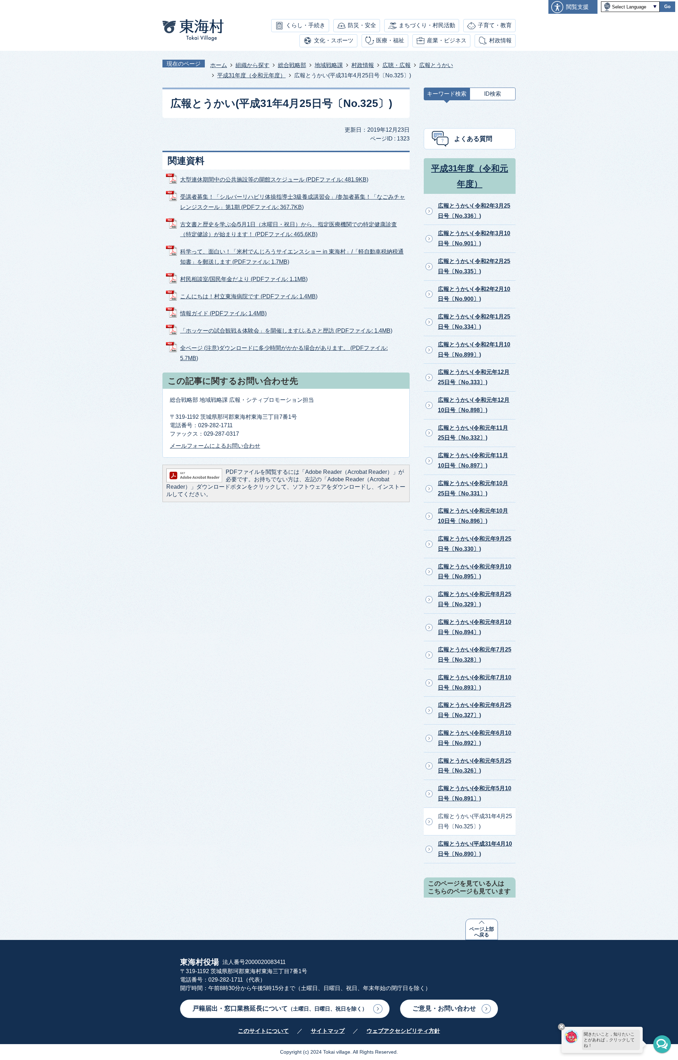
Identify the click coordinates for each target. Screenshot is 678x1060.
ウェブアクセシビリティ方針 (403, 1031)
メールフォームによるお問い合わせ (215, 446)
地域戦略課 (329, 65)
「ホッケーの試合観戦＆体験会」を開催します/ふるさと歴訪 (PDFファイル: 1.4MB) (286, 331)
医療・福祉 (390, 40)
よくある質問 (473, 138)
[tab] (447, 95)
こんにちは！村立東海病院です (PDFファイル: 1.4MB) (248, 296)
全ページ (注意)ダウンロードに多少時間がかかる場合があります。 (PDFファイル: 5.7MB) (284, 353)
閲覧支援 (577, 7)
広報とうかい (436, 65)
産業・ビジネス (446, 40)
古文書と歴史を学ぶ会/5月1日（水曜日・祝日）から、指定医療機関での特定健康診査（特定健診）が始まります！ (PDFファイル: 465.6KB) (288, 229)
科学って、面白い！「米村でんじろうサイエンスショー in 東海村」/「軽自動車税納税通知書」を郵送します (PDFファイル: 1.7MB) (292, 257)
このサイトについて (263, 1031)
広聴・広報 (396, 65)
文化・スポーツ (333, 40)
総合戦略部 (292, 65)
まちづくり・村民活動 (427, 25)
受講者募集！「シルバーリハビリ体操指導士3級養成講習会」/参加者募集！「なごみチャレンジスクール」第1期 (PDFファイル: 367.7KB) (292, 202)
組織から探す (252, 65)
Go (667, 6)
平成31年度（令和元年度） (251, 75)
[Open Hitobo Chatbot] (662, 1044)
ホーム (218, 65)
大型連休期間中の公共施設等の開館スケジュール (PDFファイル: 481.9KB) (274, 180)
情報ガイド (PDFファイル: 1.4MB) (223, 313)
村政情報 (500, 40)
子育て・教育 (495, 25)
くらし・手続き (305, 25)
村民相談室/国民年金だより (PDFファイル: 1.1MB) (244, 279)
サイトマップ (328, 1031)
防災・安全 (362, 25)
